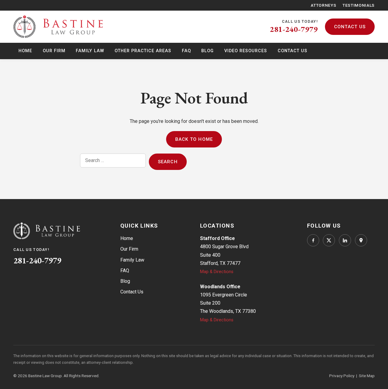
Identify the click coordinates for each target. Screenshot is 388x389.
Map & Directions (216, 271)
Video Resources (245, 50)
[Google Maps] (361, 240)
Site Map (367, 375)
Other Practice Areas (143, 50)
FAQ (186, 50)
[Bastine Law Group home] (58, 26)
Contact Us (350, 26)
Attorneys (323, 5)
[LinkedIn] (345, 240)
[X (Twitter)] (329, 240)
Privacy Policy (341, 375)
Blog (207, 50)
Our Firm (54, 50)
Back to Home (194, 139)
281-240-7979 (294, 29)
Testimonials (359, 5)
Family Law (90, 50)
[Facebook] (313, 240)
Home (25, 50)
